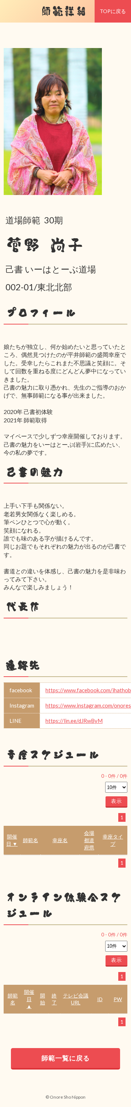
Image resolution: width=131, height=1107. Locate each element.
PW (118, 999)
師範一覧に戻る (65, 1058)
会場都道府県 (89, 840)
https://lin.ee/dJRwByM (74, 720)
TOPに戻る (113, 11)
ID (100, 999)
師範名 (30, 840)
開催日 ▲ (29, 999)
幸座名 (60, 840)
